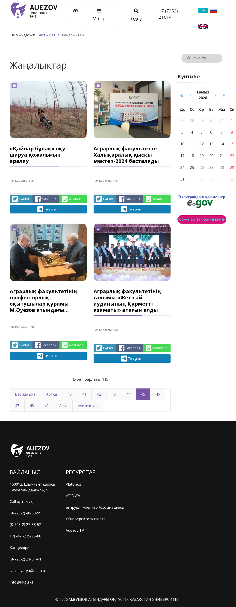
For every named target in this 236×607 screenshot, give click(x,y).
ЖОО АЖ (73, 495)
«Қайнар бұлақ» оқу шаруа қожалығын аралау (37, 154)
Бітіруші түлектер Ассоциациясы (95, 507)
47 (17, 405)
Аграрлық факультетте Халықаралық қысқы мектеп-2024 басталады (126, 154)
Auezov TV (75, 530)
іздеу (136, 18)
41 (84, 394)
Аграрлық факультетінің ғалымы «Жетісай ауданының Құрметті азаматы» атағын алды (127, 300)
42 (99, 394)
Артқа (51, 394)
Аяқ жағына (88, 405)
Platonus (73, 484)
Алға (63, 405)
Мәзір (99, 18)
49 (46, 405)
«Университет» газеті (85, 518)
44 (128, 394)
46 (158, 394)
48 (32, 405)
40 (70, 394)
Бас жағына (25, 394)
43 (114, 394)
